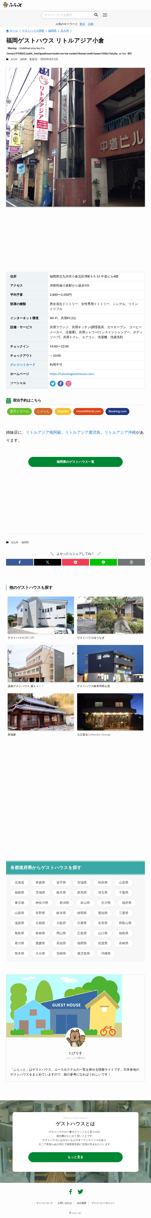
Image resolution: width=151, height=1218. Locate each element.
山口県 (103, 933)
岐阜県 (61, 913)
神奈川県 (42, 902)
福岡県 (23, 59)
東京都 (19, 902)
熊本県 (19, 953)
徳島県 (123, 933)
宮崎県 (61, 953)
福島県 (19, 892)
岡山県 (61, 933)
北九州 (14, 59)
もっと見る (75, 1157)
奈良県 (103, 923)
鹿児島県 (83, 953)
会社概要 (81, 1203)
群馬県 (82, 892)
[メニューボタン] (105, 15)
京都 (90, 24)
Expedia (63, 411)
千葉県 (123, 892)
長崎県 (123, 943)
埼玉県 (103, 892)
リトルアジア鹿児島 (82, 432)
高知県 (61, 943)
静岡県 (82, 913)
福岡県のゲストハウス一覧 (75, 461)
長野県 (40, 913)
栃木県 (61, 892)
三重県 (123, 913)
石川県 (106, 902)
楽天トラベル (19, 411)
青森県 (40, 882)
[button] (19, 562)
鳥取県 (19, 933)
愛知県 (103, 913)
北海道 (19, 882)
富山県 (85, 902)
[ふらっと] (12, 4)
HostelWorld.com (88, 411)
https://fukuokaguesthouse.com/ (72, 374)
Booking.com (117, 411)
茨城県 (40, 892)
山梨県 (19, 913)
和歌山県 (125, 923)
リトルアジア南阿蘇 (43, 432)
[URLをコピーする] (131, 562)
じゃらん (43, 411)
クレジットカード (22, 364)
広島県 (82, 933)
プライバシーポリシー (103, 1203)
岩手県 (61, 882)
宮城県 (82, 882)
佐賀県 (103, 943)
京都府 (40, 923)
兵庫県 (82, 923)
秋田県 (103, 882)
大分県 (40, 953)
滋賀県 (19, 923)
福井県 (127, 902)
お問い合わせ (65, 1203)
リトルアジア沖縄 (120, 432)
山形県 (123, 882)
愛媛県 (40, 943)
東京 (82, 24)
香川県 (19, 943)
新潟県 (64, 902)
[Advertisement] (75, 240)
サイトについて (44, 1203)
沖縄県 (106, 953)
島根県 (40, 933)
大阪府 (61, 923)
